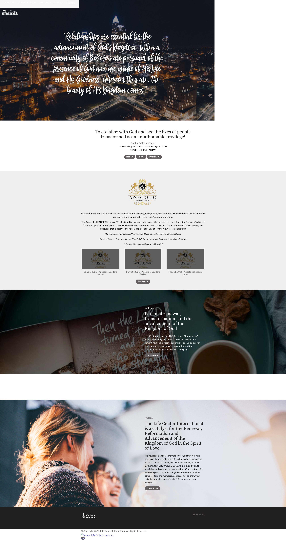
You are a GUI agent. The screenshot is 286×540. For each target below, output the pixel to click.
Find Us (141, 157)
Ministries (44, 2)
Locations (58, 2)
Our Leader (152, 355)
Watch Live (154, 157)
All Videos (143, 282)
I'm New (129, 157)
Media (33, 2)
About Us (9, 2)
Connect (22, 2)
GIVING (71, 3)
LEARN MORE (152, 488)
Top (83, 538)
